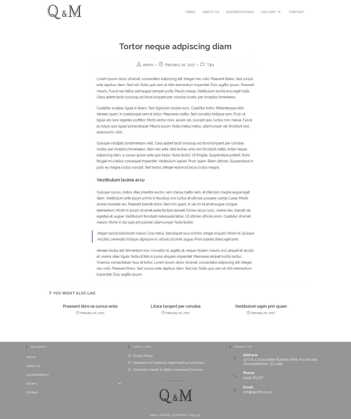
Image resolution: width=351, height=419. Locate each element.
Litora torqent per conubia (176, 306)
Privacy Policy (143, 356)
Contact (32, 392)
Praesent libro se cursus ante (90, 306)
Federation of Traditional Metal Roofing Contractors (168, 363)
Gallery (31, 383)
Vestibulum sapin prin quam (261, 306)
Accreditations (37, 374)
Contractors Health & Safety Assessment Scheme (167, 369)
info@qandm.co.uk (257, 392)
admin (148, 65)
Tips (210, 65)
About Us (33, 366)
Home (30, 357)
